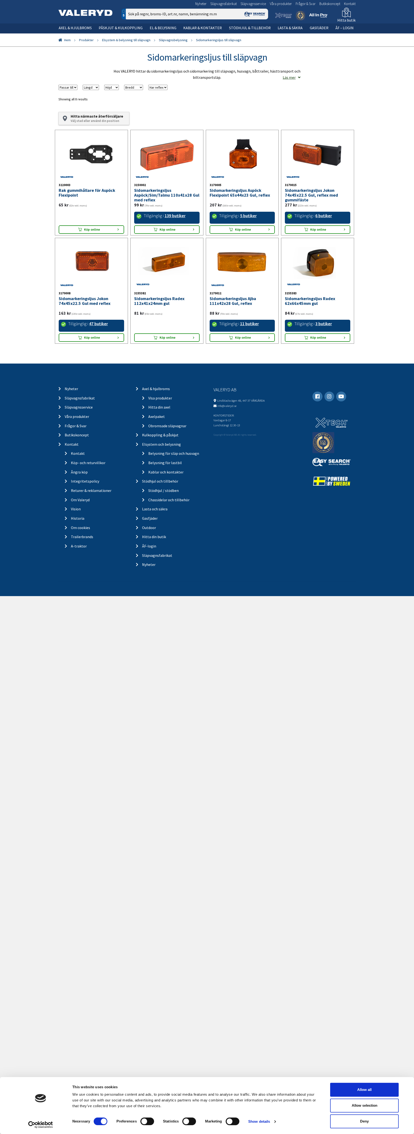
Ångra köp (79, 472)
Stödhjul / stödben (163, 490)
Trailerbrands (82, 536)
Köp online (92, 229)
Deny (364, 1121)
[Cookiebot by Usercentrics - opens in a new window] (41, 1124)
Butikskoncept (329, 3)
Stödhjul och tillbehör (160, 481)
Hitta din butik (154, 536)
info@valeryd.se (226, 406)
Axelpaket (156, 416)
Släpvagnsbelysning (173, 40)
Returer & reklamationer (91, 490)
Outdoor (149, 527)
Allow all (364, 1090)
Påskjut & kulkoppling (121, 27)
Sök (260, 34)
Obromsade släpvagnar (167, 425)
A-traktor (79, 546)
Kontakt (350, 3)
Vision (76, 509)
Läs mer (289, 77)
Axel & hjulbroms (75, 27)
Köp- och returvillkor (88, 462)
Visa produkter (160, 398)
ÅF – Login (344, 27)
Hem (67, 40)
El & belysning (163, 27)
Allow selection (364, 1105)
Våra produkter (281, 3)
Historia (77, 518)
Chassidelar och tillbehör (169, 499)
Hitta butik (346, 20)
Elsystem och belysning (161, 444)
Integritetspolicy (85, 481)
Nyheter (201, 3)
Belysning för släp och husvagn (173, 453)
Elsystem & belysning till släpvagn (126, 40)
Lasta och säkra (154, 509)
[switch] (147, 1121)
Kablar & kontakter (202, 27)
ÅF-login (149, 546)
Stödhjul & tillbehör (250, 27)
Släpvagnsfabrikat (223, 3)
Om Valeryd (80, 499)
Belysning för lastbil (165, 462)
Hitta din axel (159, 407)
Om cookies (80, 527)
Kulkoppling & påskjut (160, 435)
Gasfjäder (319, 27)
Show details (259, 1121)
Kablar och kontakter (166, 472)
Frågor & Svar (306, 3)
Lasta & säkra (290, 27)
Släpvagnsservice (253, 3)
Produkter (86, 40)
